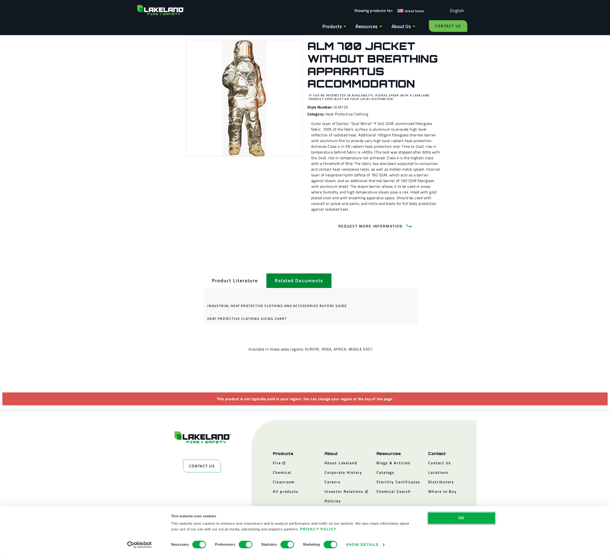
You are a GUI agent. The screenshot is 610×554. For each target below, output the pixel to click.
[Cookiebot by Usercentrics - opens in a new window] (139, 544)
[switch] (245, 544)
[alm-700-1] (244, 98)
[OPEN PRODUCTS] (345, 26)
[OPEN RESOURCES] (381, 26)
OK (461, 518)
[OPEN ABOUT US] (414, 26)
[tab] (234, 280)
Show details (362, 545)
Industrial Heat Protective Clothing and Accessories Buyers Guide (277, 305)
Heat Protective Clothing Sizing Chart (247, 318)
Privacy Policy (318, 529)
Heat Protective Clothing (346, 114)
